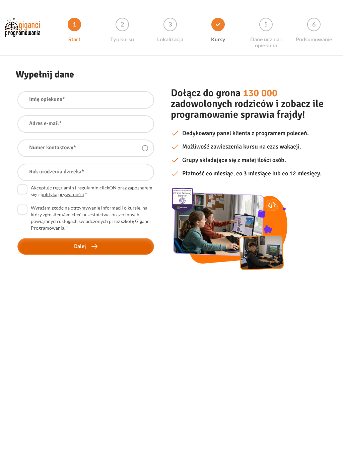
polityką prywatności (62, 194)
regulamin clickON (97, 187)
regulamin (63, 187)
